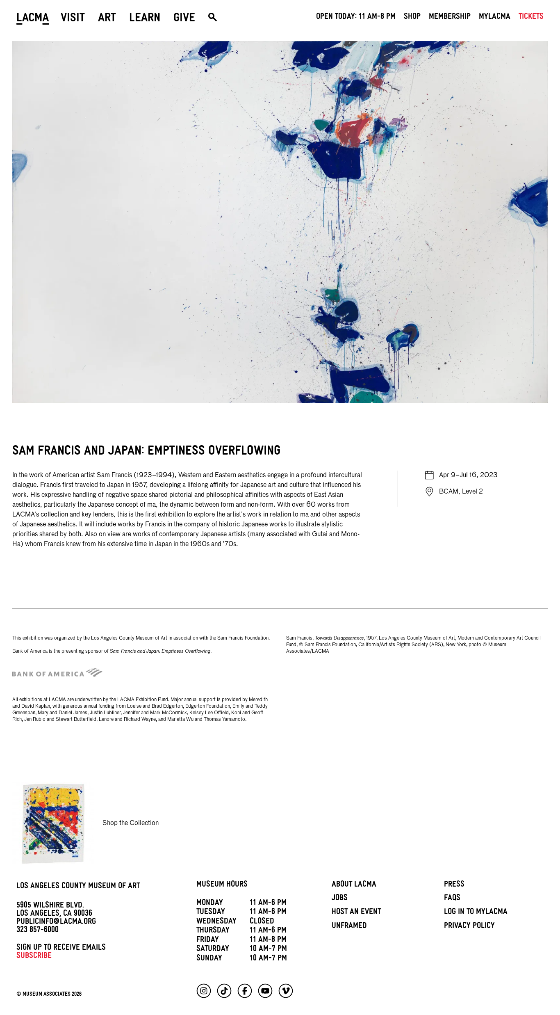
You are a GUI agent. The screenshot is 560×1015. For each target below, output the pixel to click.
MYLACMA (494, 17)
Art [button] (107, 19)
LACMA (32, 19)
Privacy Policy (469, 926)
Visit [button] (73, 19)
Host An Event (356, 912)
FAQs (452, 898)
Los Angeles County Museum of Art (78, 887)
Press (454, 885)
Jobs (340, 898)
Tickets (531, 17)
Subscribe (34, 956)
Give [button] (184, 19)
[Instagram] (203, 990)
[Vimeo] (285, 990)
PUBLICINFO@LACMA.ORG (56, 922)
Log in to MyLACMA (476, 912)
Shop (412, 17)
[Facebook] (244, 990)
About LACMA (354, 885)
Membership (450, 17)
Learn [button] (144, 19)
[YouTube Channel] (265, 990)
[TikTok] (224, 990)
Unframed (349, 926)
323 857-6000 (37, 930)
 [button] (212, 19)
